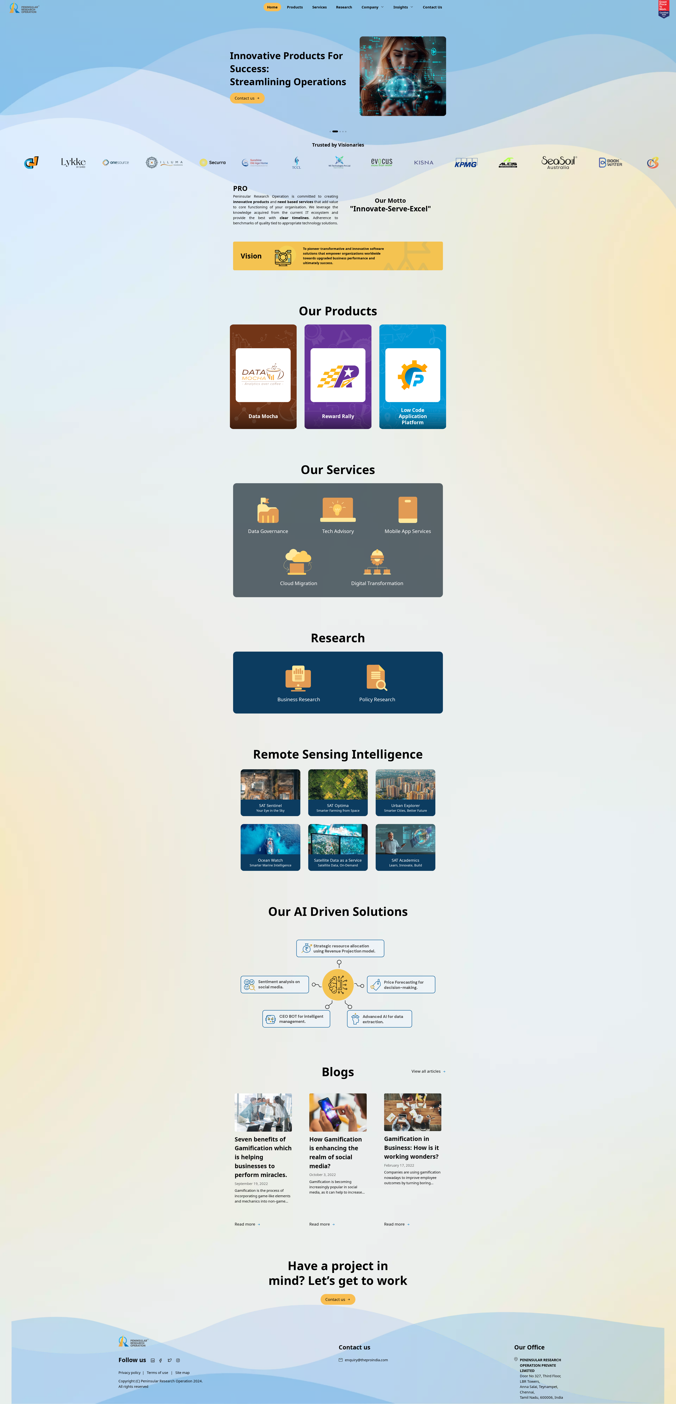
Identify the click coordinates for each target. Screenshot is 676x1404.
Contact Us (432, 7)
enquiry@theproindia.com (366, 1359)
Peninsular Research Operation (166, 1380)
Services (319, 7)
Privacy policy (129, 1372)
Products (295, 7)
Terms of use (157, 1372)
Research (344, 7)
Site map (182, 1372)
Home (272, 7)
